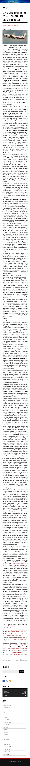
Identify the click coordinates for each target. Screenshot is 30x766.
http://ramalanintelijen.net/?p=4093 (17, 645)
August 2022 (6, 710)
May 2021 (6, 732)
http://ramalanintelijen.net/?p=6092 (12, 635)
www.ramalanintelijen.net (9, 625)
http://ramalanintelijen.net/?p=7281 (17, 631)
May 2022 (6, 715)
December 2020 (7, 744)
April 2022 (6, 717)
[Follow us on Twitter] (7, 681)
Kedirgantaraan (17, 654)
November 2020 (7, 746)
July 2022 (6, 712)
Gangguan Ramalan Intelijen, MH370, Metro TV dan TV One (22, 660)
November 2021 (7, 722)
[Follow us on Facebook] (3, 681)
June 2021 (6, 729)
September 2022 (7, 707)
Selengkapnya (7, 754)
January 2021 (7, 742)
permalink (4, 656)
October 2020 (7, 749)
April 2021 (6, 734)
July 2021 (6, 727)
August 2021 (6, 724)
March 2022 (6, 719)
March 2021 (6, 737)
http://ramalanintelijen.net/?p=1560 (17, 648)
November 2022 (7, 705)
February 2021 (7, 739)
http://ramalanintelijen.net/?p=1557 (17, 652)
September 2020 (7, 751)
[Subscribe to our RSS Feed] (10, 681)
